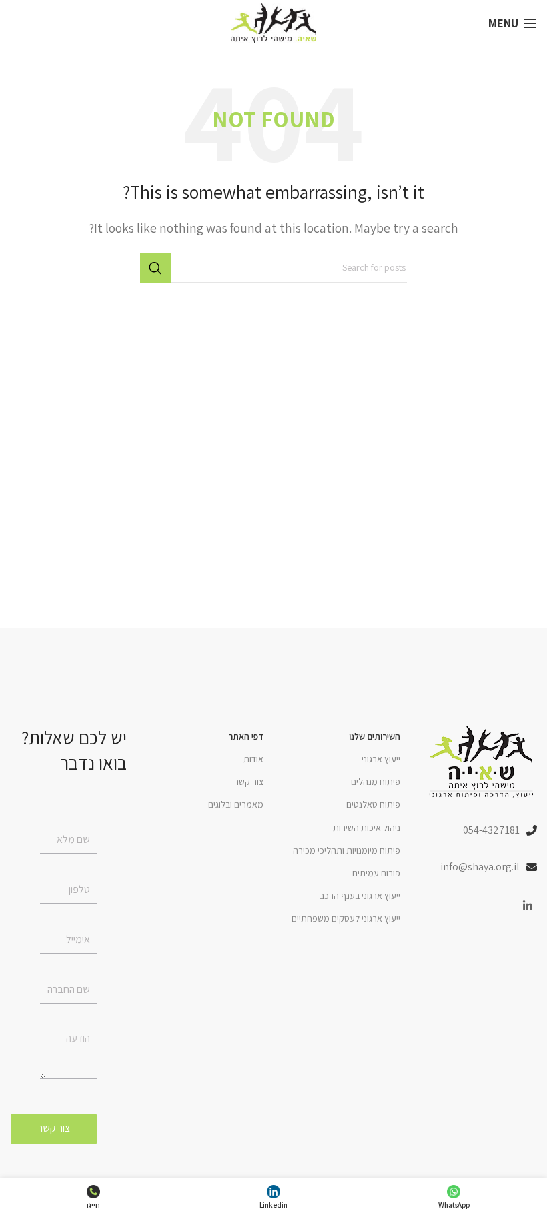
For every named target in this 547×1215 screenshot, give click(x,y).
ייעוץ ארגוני (381, 759)
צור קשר (248, 782)
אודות (253, 759)
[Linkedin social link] (528, 906)
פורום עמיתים (376, 873)
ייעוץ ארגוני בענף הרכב (360, 896)
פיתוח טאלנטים (373, 804)
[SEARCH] (155, 268)
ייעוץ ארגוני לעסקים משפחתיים (346, 918)
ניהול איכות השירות (366, 828)
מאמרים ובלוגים (235, 804)
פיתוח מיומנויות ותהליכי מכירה (346, 850)
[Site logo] (273, 22)
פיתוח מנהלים (375, 782)
